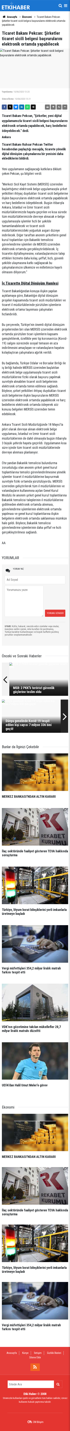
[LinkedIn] (21, 107)
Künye (25, 1352)
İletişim (38, 1352)
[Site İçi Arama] (60, 5)
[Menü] (65, 5)
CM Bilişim (38, 1421)
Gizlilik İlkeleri (54, 1352)
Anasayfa (11, 16)
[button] (53, 107)
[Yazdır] (47, 107)
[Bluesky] (15, 107)
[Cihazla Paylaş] (33, 107)
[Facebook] (4, 107)
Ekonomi (27, 16)
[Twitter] (10, 107)
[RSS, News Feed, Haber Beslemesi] (35, 1367)
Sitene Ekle (35, 1357)
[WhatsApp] (27, 107)
